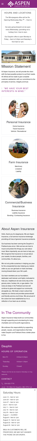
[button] (2, 4)
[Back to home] (19, 4)
